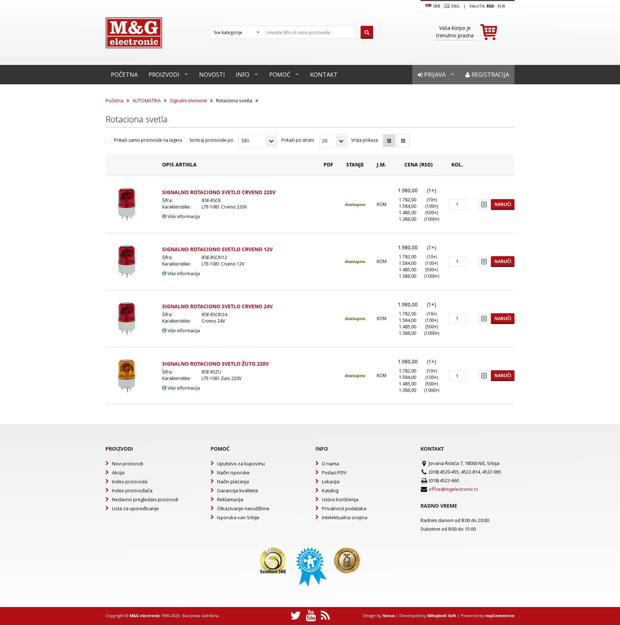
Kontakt (324, 75)
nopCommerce (500, 615)
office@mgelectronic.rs (453, 489)
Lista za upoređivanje (135, 508)
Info (242, 75)
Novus (388, 615)
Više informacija (183, 216)
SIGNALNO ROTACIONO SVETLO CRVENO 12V (217, 249)
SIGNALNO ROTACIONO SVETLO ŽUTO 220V (215, 363)
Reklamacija (230, 499)
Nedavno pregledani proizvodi (145, 499)
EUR (501, 6)
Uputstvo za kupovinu (241, 463)
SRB (436, 6)
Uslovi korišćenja (340, 499)
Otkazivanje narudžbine (243, 508)
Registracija (489, 75)
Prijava (434, 75)
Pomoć (279, 75)
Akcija (118, 472)
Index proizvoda (129, 481)
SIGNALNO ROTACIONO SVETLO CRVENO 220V (219, 192)
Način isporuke (233, 472)
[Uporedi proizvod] (484, 204)
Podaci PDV (334, 472)
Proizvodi (164, 75)
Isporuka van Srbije (238, 517)
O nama (330, 463)
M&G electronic (145, 615)
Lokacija (330, 481)
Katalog (330, 490)
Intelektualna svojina (344, 517)
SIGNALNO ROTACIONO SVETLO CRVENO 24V (217, 306)
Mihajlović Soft (441, 615)
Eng (455, 6)
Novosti (212, 75)
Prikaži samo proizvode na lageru (148, 140)
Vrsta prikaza (364, 140)
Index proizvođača (132, 490)
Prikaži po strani (297, 140)
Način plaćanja (233, 481)
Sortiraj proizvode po (211, 140)
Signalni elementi (188, 100)
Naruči (502, 204)
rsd (490, 6)
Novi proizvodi (127, 463)
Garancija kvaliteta (237, 490)
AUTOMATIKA (146, 100)
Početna (124, 75)
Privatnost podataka (344, 508)
